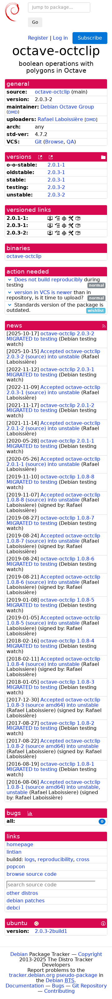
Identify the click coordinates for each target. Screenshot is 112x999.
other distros (22, 893)
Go (35, 22)
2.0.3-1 (56, 172)
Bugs (58, 986)
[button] (9, 280)
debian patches (25, 901)
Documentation (25, 986)
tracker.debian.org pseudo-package (53, 975)
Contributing (59, 991)
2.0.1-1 (56, 165)
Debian (19, 954)
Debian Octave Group (67, 107)
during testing (55, 282)
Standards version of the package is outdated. (55, 308)
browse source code (32, 874)
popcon (16, 867)
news (14, 325)
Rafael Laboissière (60, 119)
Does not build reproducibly (48, 280)
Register (38, 38)
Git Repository (89, 986)
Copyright (90, 954)
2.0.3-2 (56, 187)
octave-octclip (52, 92)
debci (13, 908)
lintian (14, 852)
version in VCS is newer (43, 292)
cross (82, 859)
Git (38, 142)
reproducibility (55, 859)
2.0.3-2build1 (51, 931)
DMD (13, 112)
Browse (54, 142)
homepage (20, 844)
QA (70, 142)
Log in (60, 38)
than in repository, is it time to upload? (55, 295)
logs (30, 859)
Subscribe (90, 38)
